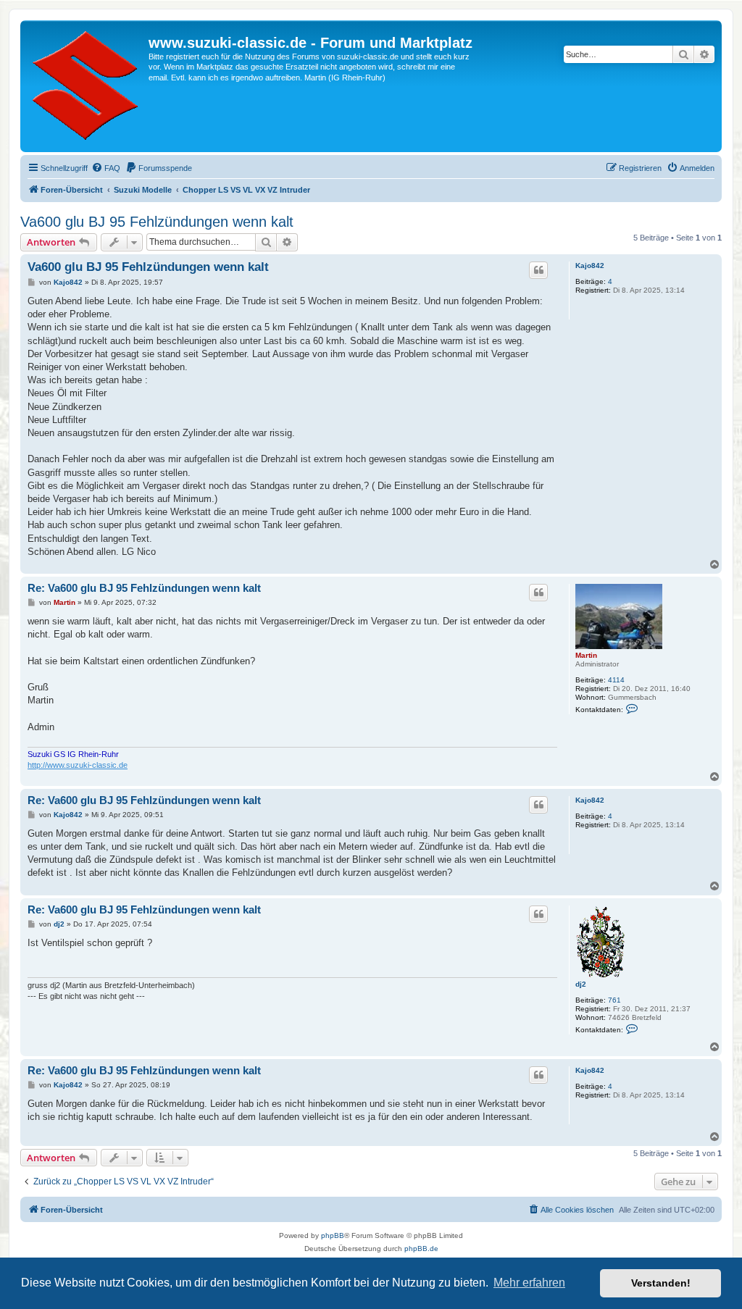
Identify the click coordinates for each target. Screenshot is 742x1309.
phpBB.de (421, 1248)
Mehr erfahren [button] (529, 1282)
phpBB (332, 1235)
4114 (616, 680)
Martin (586, 655)
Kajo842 (589, 265)
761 (614, 1000)
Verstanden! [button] (661, 1283)
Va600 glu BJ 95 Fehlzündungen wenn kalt (156, 222)
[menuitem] (105, 168)
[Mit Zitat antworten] (538, 270)
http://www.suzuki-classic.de (78, 765)
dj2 (580, 984)
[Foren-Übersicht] (86, 86)
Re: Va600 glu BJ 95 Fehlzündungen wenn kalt (144, 588)
